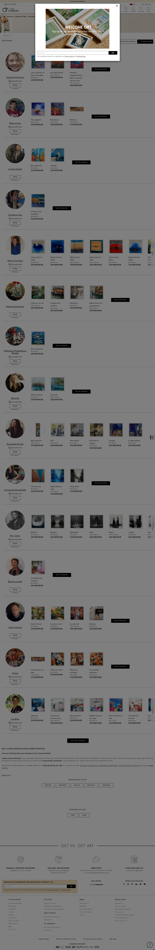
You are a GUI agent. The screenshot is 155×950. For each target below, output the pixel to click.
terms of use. (81, 56)
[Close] (117, 6)
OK (113, 53)
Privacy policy (69, 56)
